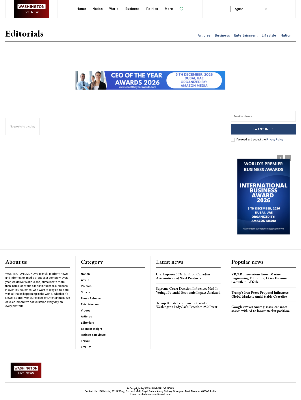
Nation (286, 35)
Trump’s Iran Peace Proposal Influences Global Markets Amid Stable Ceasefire (259, 294)
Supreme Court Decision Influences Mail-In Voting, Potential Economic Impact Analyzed (188, 290)
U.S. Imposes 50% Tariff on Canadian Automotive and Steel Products (183, 276)
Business (222, 35)
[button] (181, 9)
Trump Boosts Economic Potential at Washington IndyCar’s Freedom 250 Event (186, 305)
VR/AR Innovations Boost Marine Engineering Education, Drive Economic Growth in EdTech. (260, 278)
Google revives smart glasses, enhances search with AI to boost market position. (260, 308)
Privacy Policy (274, 139)
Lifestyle (269, 35)
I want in (261, 129)
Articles (204, 35)
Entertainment (246, 35)
